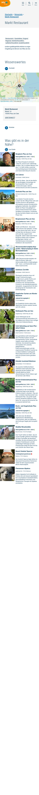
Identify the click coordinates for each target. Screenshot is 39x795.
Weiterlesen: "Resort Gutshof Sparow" (19, 457)
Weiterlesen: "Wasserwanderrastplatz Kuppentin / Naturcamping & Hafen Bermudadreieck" (19, 256)
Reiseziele (18, 14)
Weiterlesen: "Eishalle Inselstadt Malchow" (19, 368)
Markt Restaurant (12, 17)
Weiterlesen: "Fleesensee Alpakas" (19, 476)
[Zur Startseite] (5, 4)
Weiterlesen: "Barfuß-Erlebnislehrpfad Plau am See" (19, 391)
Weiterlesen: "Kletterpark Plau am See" (19, 316)
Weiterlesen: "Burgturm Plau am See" (19, 162)
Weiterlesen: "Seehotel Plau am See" (19, 203)
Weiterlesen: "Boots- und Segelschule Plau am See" (19, 414)
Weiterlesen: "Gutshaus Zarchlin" (19, 279)
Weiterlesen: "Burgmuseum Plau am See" (19, 231)
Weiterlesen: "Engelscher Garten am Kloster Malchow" (19, 300)
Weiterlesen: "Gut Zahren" (19, 181)
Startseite (8, 14)
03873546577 (10, 118)
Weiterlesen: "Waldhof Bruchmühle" (19, 437)
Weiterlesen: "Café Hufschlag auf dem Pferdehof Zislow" (19, 341)
